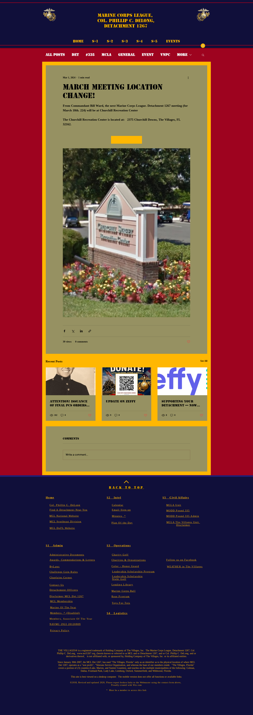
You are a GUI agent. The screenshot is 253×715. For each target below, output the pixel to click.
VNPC (165, 55)
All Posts (55, 55)
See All (203, 361)
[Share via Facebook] (64, 331)
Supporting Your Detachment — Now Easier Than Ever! (179, 403)
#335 (90, 55)
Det (75, 55)
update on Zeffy (121, 401)
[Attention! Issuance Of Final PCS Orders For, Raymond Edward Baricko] (71, 381)
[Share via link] (89, 331)
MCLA (106, 55)
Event (148, 55)
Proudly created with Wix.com (126, 685)
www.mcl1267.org (86, 653)
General (126, 55)
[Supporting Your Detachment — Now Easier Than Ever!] (182, 381)
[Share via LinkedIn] (81, 331)
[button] (203, 45)
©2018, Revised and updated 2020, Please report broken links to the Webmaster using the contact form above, (126, 682)
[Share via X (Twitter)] (73, 331)
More (182, 55)
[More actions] (188, 78)
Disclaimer (183, 525)
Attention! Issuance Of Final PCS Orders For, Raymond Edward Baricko (70, 403)
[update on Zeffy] (126, 381)
